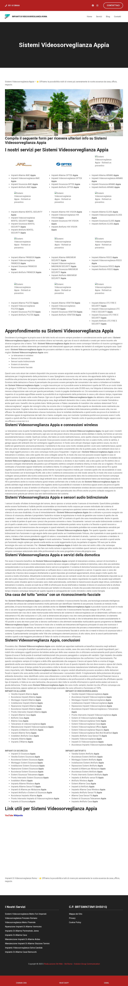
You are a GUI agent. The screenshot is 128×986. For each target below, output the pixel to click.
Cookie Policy (75, 922)
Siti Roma (68, 964)
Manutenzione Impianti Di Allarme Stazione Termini (27, 943)
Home (89, 16)
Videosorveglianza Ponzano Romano (21, 918)
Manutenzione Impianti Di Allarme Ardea (22, 939)
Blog (108, 16)
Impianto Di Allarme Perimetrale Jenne (22, 931)
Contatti (117, 16)
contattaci (113, 5)
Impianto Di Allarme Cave (16, 935)
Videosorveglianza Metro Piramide (20, 922)
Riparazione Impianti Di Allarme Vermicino (23, 926)
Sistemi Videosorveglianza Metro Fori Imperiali (25, 914)
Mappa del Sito (75, 914)
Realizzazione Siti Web (53, 964)
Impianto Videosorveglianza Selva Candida (23, 948)
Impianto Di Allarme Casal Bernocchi (21, 952)
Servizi (99, 16)
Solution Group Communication (87, 964)
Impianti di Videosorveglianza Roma (29, 17)
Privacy (72, 918)
